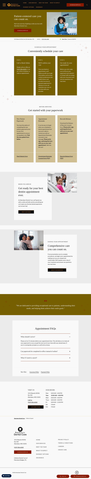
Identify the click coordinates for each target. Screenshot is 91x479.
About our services (57, 270)
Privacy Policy (63, 439)
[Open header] (4, 4)
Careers (61, 446)
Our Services (33, 2)
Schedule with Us (75, 4)
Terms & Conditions (65, 443)
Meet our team (26, 212)
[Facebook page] (77, 472)
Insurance (39, 7)
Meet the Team (43, 2)
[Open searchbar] (87, 4)
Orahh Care (62, 449)
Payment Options (28, 7)
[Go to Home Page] (14, 4)
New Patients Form (22, 156)
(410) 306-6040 (45, 39)
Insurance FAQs (34, 372)
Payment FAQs (45, 372)
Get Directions (35, 407)
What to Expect (55, 2)
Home (25, 2)
